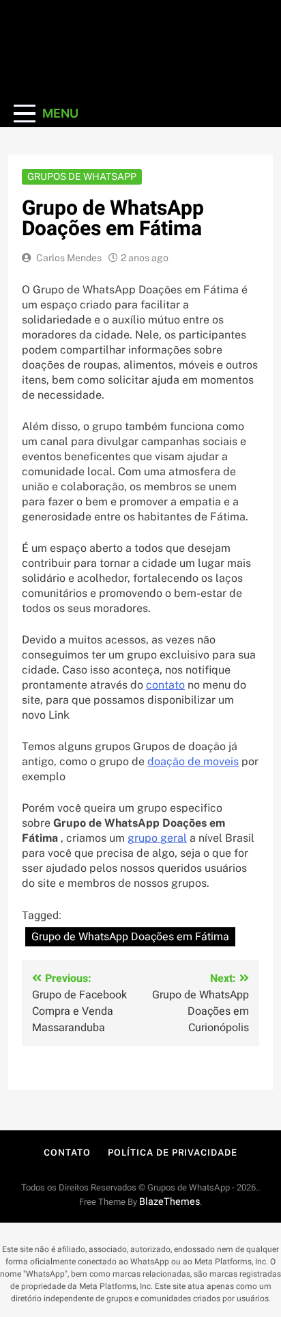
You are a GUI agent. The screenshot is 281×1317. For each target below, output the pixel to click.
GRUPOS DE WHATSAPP (81, 176)
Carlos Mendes (69, 257)
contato (165, 684)
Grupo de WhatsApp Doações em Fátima (130, 937)
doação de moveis (193, 761)
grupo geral (157, 838)
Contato (67, 1152)
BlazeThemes (169, 1202)
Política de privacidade (172, 1152)
